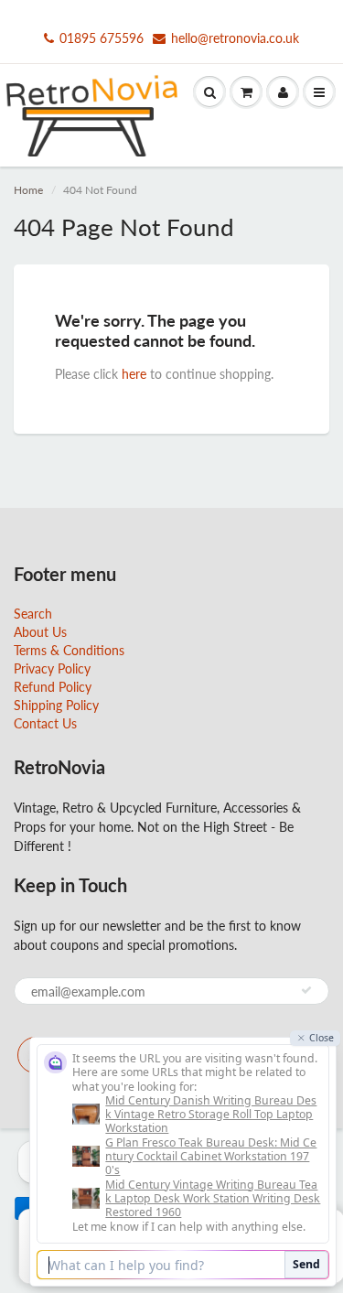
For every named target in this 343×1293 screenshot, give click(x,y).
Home (28, 190)
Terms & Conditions (69, 650)
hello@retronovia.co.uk (235, 38)
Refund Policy (52, 687)
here (134, 374)
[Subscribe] (306, 990)
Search (33, 613)
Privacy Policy (52, 668)
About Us (40, 632)
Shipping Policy (56, 705)
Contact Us (45, 723)
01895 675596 (101, 38)
